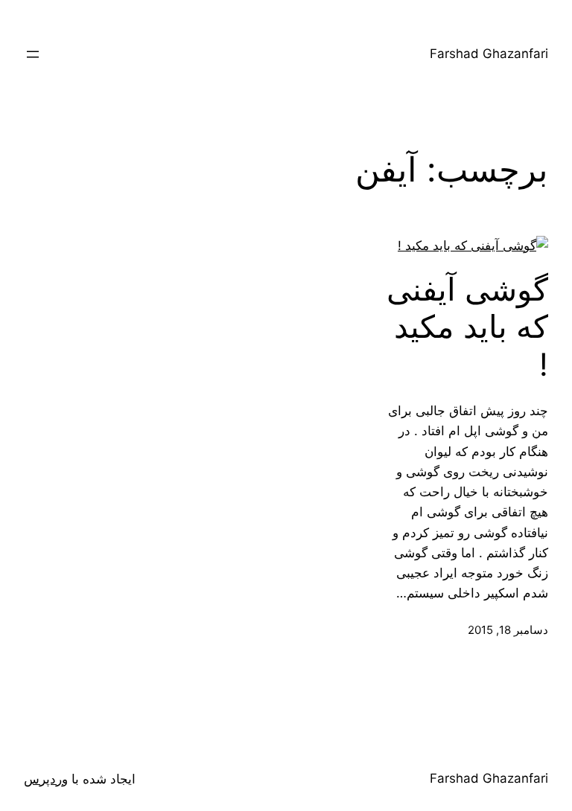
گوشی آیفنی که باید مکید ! (467, 327)
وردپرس (46, 779)
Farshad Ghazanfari (489, 53)
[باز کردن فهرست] (33, 54)
